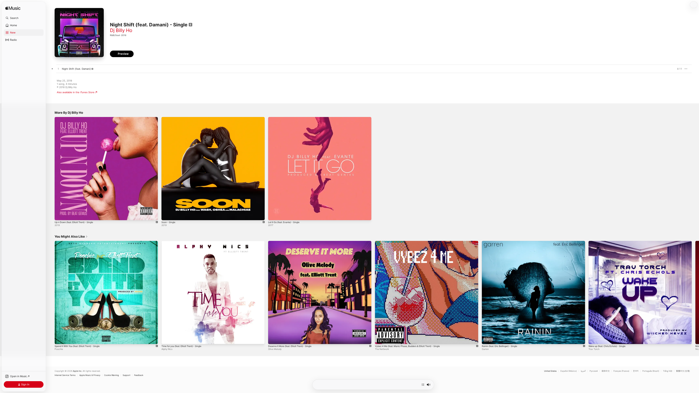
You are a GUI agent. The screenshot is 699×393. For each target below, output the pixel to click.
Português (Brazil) (650, 371)
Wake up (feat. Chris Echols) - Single (609, 242)
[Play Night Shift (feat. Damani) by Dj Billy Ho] (58, 69)
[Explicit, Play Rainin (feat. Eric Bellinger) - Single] (486, 339)
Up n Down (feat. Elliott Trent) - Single (76, 118)
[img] (12, 8)
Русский (594, 371)
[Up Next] (423, 384)
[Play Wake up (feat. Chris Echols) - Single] (593, 339)
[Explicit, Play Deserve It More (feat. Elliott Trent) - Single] (272, 339)
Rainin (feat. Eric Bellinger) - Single (501, 242)
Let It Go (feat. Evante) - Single (286, 118)
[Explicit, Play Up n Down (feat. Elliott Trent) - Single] (59, 215)
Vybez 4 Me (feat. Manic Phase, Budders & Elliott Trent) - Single (411, 242)
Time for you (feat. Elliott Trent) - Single (184, 242)
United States (550, 371)
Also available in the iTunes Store (75, 92)
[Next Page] (695, 292)
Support (126, 375)
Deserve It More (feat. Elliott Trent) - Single (293, 242)
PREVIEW (678, 69)
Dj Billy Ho (121, 30)
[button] (23, 18)
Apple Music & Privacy (89, 375)
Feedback (138, 375)
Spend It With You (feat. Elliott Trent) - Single (80, 242)
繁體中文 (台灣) (683, 371)
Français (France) (621, 371)
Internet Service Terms (65, 375)
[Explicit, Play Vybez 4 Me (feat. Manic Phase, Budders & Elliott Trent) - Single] (379, 339)
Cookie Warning (111, 375)
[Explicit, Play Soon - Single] (166, 215)
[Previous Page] (51, 292)
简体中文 (606, 371)
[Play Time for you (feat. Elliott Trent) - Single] (166, 339)
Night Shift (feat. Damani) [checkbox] (76, 68)
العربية (583, 371)
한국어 (636, 371)
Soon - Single (169, 118)
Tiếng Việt (667, 371)
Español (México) (568, 371)
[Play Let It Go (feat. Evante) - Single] (272, 215)
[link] (71, 237)
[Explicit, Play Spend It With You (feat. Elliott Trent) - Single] (59, 339)
